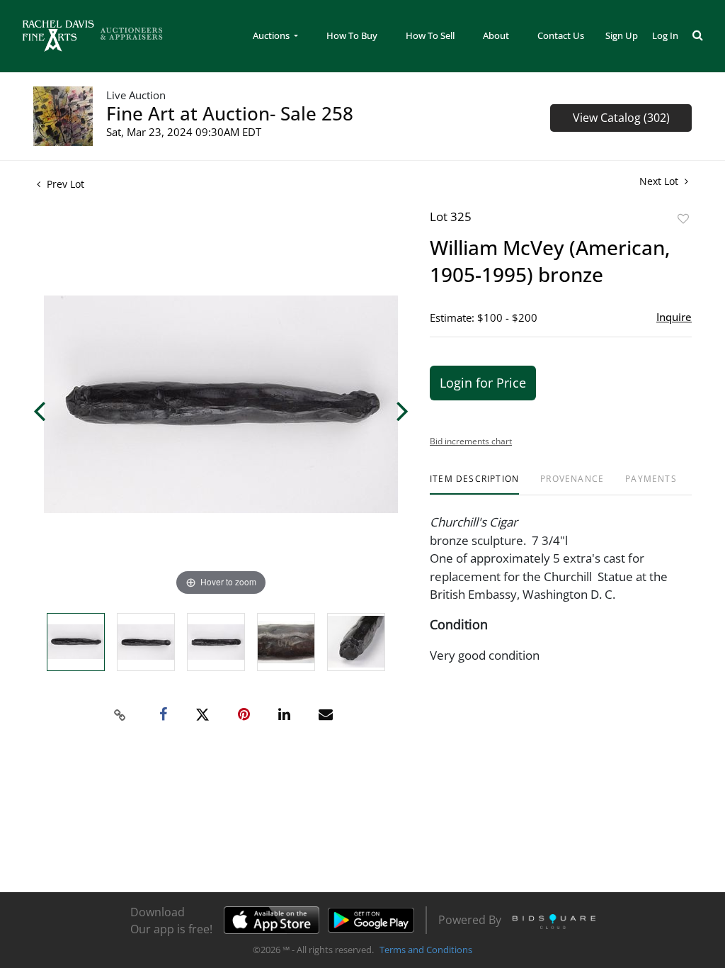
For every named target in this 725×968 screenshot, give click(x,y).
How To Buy (351, 35)
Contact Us (560, 35)
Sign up (621, 35)
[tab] (474, 484)
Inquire (674, 317)
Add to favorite (683, 218)
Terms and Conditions (425, 949)
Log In (665, 35)
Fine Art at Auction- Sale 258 (229, 113)
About (496, 35)
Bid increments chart (471, 441)
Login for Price (483, 382)
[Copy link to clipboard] (120, 715)
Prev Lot (64, 184)
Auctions (272, 35)
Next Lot (660, 181)
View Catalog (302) (621, 117)
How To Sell (430, 35)
